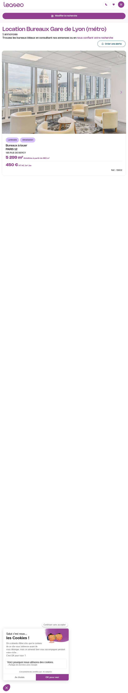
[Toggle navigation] (121, 4)
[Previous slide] (6, 92)
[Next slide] (121, 92)
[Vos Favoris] (114, 4)
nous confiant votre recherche (95, 38)
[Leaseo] (14, 4)
